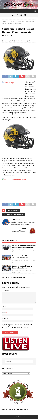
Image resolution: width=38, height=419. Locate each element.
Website (5, 318)
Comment (5, 290)
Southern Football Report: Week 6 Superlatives (22, 257)
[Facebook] (17, 15)
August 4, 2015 (8, 41)
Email (4, 312)
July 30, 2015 (17, 250)
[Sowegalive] (19, 7)
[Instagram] (25, 15)
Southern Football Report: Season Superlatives (22, 267)
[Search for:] (19, 361)
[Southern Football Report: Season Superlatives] (6, 268)
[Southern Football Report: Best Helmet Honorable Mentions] (6, 247)
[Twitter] (13, 15)
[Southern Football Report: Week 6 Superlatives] (6, 258)
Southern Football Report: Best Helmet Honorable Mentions (24, 246)
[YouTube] (21, 15)
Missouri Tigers (13, 210)
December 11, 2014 (19, 270)
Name (4, 306)
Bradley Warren (21, 41)
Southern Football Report (14, 214)
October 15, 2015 (18, 260)
